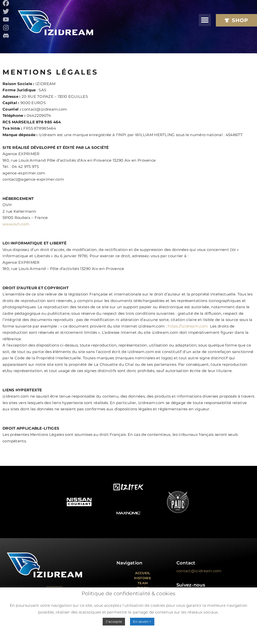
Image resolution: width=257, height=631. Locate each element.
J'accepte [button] (114, 621)
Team (143, 583)
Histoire (142, 578)
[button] (205, 20)
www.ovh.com (16, 224)
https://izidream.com (188, 326)
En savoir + (142, 621)
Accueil (142, 573)
